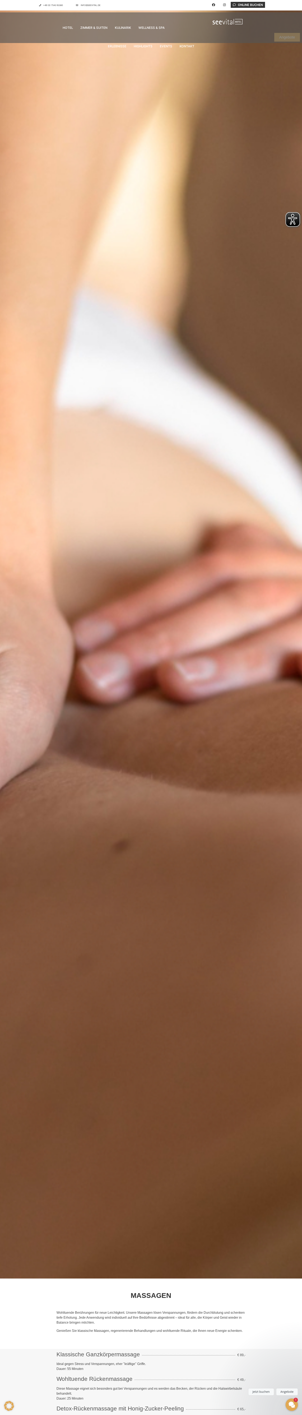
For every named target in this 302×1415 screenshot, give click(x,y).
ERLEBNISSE (117, 46)
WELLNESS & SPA (151, 27)
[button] (9, 1406)
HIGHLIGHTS (143, 46)
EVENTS (166, 46)
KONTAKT (187, 46)
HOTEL (68, 27)
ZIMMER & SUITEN (93, 27)
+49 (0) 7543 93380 (53, 5)
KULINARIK (123, 27)
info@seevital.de (90, 5)
